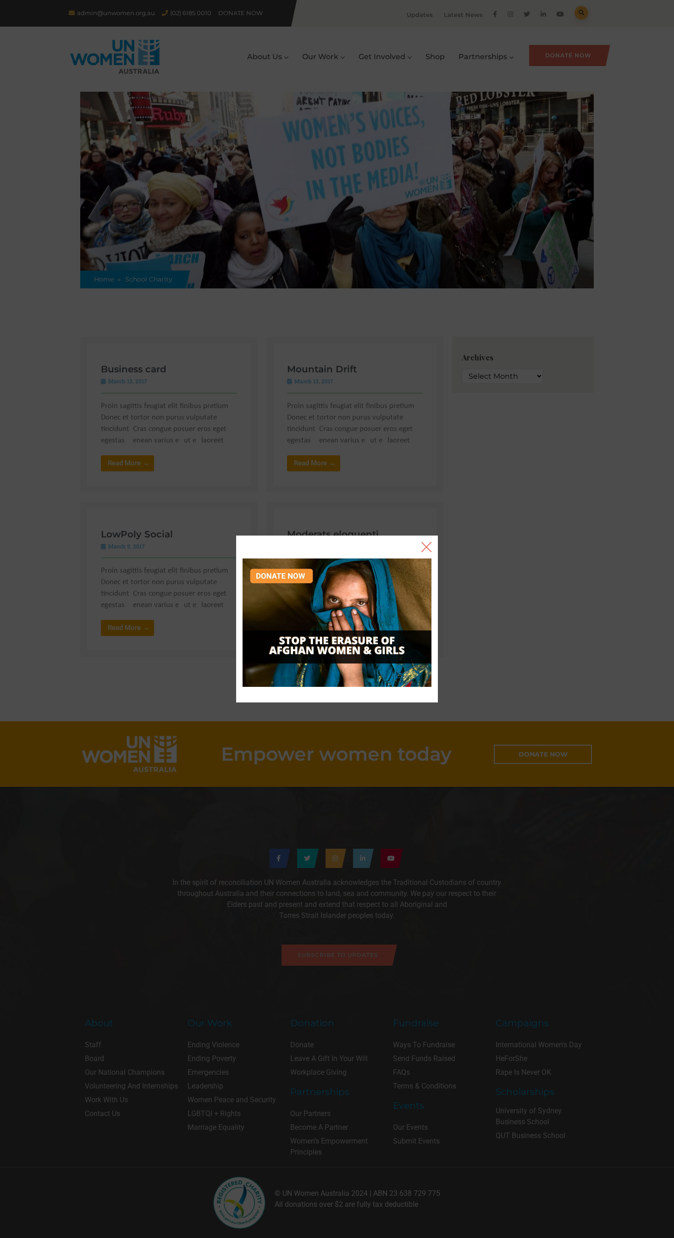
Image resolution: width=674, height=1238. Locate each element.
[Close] (426, 547)
